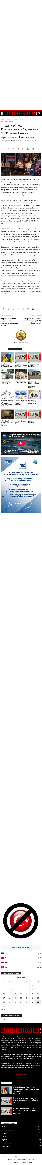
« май (3, 1009)
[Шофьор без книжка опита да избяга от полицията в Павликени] (34, 357)
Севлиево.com (22, 1159)
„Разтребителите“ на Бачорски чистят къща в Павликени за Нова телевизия (7, 364)
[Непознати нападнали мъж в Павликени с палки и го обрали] (21, 357)
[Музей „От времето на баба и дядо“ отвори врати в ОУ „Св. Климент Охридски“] (7, 414)
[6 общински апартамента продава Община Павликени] (7, 374)
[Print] (33, 149)
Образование (5, 1146)
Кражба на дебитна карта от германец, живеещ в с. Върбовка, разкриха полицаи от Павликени (7, 404)
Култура (3, 1133)
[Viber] (8, 149)
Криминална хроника (8, 1130)
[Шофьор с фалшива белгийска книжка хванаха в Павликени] (21, 414)
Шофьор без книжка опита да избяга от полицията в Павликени (34, 364)
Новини (9, 118)
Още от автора (28, 349)
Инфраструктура (6, 1143)
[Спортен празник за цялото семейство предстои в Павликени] (21, 394)
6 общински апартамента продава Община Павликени (6, 381)
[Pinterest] (18, 149)
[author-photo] (21, 335)
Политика (4, 1136)
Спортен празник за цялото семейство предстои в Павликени (21, 402)
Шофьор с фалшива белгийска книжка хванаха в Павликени (21, 422)
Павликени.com (16, 140)
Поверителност (8, 1157)
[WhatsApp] (23, 149)
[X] (13, 149)
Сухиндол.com (11, 1159)
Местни (15, 118)
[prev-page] (20, 429)
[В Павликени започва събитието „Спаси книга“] (34, 394)
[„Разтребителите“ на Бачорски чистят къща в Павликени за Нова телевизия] (7, 357)
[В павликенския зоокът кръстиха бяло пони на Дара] (21, 374)
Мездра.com (31, 1159)
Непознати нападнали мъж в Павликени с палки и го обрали (21, 364)
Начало (3, 118)
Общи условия (19, 1157)
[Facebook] (3, 149)
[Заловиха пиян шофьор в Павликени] (34, 414)
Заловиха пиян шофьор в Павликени (32, 421)
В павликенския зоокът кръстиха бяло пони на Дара (20, 381)
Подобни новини (14, 349)
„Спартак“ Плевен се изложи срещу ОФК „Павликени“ (32, 320)
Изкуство (4, 1140)
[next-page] (22, 429)
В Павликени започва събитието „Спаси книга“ (34, 402)
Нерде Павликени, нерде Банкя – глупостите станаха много (9, 321)
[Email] (28, 149)
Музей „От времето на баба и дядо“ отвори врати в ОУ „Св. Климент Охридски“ (7, 422)
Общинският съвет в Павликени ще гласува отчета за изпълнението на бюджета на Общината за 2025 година (34, 383)
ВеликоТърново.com (32, 1157)
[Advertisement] (21, 32)
